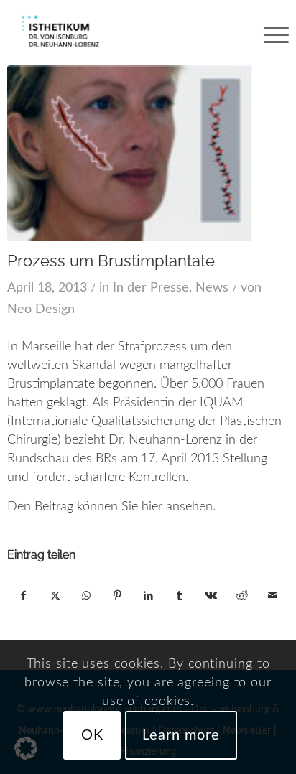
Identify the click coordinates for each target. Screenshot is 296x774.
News (211, 287)
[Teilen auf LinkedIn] (148, 596)
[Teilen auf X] (55, 596)
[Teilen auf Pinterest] (117, 596)
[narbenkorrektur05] (129, 153)
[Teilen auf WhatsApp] (86, 596)
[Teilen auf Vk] (210, 596)
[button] (26, 748)
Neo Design (41, 309)
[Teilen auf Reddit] (241, 596)
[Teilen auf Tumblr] (180, 596)
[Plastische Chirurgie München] (119, 32)
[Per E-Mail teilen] (272, 596)
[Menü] (269, 32)
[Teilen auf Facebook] (23, 596)
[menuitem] (269, 32)
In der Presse (151, 287)
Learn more (181, 735)
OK (92, 735)
